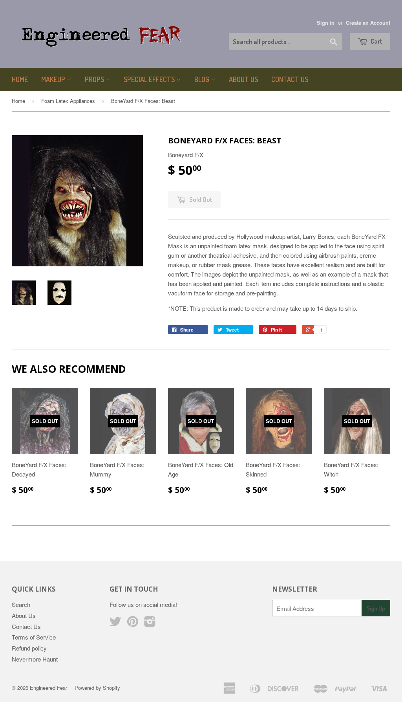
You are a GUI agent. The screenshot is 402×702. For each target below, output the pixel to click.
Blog (202, 79)
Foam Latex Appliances (68, 100)
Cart (375, 41)
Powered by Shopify (97, 687)
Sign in (325, 22)
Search (21, 604)
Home (20, 79)
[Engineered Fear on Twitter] (115, 624)
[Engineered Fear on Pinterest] (133, 624)
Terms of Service (34, 637)
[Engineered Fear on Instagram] (150, 624)
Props (95, 79)
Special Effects (150, 79)
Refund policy (29, 648)
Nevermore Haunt (35, 659)
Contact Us (289, 79)
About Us (243, 79)
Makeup (54, 79)
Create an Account (368, 22)
